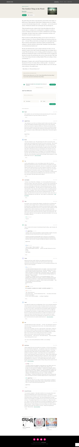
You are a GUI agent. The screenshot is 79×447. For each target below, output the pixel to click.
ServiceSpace (43, 442)
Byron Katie (24, 11)
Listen (25, 15)
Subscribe (69, 1)
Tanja (25, 201)
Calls (65, 1)
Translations (31, 15)
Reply (26, 117)
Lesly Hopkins (26, 179)
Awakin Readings (25, 6)
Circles (61, 1)
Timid (25, 302)
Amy (25, 322)
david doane (26, 345)
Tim (25, 161)
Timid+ (25, 258)
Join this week (52, 84)
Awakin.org (10, 1)
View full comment (38, 155)
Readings (56, 1)
